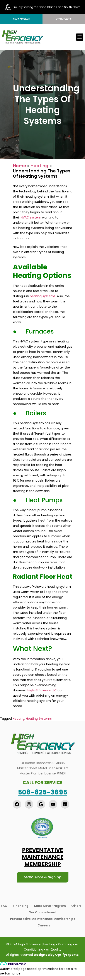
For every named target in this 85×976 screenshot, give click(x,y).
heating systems (42, 296)
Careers (43, 925)
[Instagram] (29, 804)
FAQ (4, 906)
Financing (21, 906)
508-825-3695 (42, 792)
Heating (39, 166)
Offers (76, 906)
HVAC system (31, 217)
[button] (79, 37)
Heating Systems (39, 718)
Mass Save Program (50, 906)
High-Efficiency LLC (42, 690)
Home (19, 166)
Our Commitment (43, 912)
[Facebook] (17, 804)
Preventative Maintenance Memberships (42, 919)
